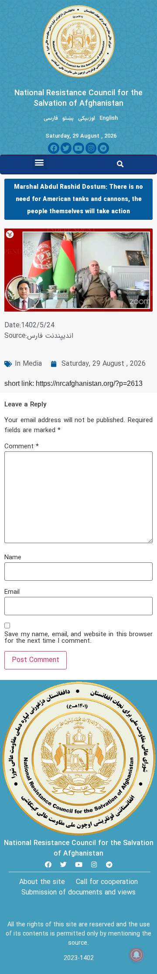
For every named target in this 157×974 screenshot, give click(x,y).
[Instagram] (91, 148)
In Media (28, 363)
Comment (21, 447)
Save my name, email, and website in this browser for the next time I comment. (78, 638)
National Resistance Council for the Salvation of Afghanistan (78, 98)
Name (12, 558)
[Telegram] (103, 148)
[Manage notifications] (136, 955)
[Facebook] (53, 148)
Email (12, 592)
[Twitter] (66, 148)
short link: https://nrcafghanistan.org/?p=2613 (73, 383)
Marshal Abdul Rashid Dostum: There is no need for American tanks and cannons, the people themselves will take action (78, 199)
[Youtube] (78, 148)
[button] (39, 162)
